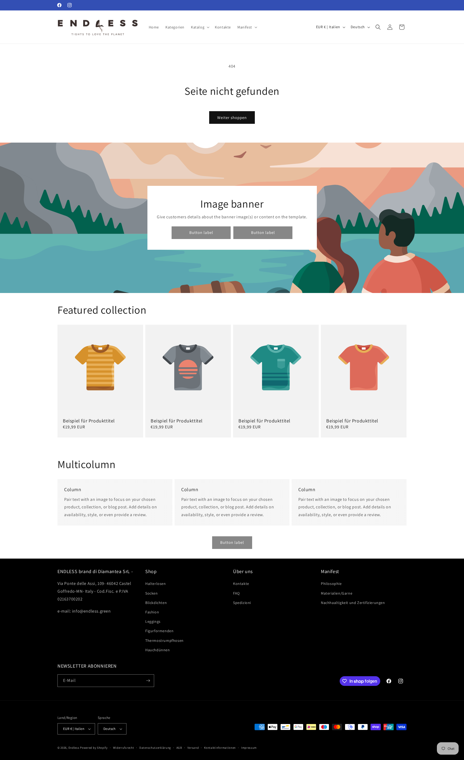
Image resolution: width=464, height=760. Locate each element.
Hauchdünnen (157, 649)
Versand (193, 748)
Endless (73, 748)
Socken (151, 593)
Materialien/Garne (336, 593)
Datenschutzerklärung (155, 748)
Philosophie (331, 583)
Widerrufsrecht (123, 748)
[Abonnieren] (148, 680)
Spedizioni (242, 602)
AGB (179, 748)
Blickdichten (156, 602)
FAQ (236, 593)
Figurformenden (159, 630)
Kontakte (241, 583)
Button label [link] (201, 232)
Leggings (153, 621)
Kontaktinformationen (220, 748)
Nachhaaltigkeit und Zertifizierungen (353, 602)
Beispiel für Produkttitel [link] (89, 421)
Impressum (249, 748)
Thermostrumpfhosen (164, 640)
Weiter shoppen (232, 117)
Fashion (152, 612)
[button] (200, 27)
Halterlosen (155, 583)
